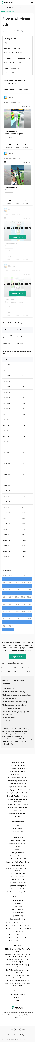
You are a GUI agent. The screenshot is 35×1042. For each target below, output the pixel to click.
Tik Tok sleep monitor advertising (14, 705)
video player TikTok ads (10, 688)
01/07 (24, 940)
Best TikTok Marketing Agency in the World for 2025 (17, 971)
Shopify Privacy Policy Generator (17, 793)
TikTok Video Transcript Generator (17, 843)
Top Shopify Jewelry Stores (17, 883)
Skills (17, 834)
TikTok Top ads (17, 906)
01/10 (24, 937)
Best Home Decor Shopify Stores (17, 892)
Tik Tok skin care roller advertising (14, 701)
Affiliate (17, 817)
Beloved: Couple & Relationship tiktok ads (17, 671)
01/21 (10, 937)
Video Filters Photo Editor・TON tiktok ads (11, 667)
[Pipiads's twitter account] (15, 1029)
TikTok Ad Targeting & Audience (17, 768)
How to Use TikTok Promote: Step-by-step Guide (18, 966)
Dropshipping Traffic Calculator (17, 777)
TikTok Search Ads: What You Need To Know (17, 950)
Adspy (18, 825)
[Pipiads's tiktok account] (19, 1029)
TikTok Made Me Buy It (17, 873)
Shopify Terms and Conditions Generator (17, 800)
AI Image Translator (17, 853)
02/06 (17, 934)
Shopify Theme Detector (17, 771)
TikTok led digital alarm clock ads (14, 721)
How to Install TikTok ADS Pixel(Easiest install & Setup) (17, 985)
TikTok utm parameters (17, 765)
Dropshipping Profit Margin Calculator (18, 790)
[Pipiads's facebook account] (11, 1029)
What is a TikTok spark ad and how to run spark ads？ (17, 976)
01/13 (17, 937)
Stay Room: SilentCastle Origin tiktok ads (30, 671)
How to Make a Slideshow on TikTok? (17, 980)
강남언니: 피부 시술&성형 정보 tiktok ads (4, 671)
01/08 (17, 940)
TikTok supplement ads (10, 717)
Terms (16, 1034)
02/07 (10, 934)
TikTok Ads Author (17, 913)
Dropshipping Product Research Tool (17, 862)
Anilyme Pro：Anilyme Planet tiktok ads (11, 671)
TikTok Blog (17, 903)
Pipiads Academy (17, 916)
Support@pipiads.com (17, 994)
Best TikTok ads (17, 909)
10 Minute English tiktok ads (4, 667)
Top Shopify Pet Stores (17, 879)
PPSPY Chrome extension (17, 813)
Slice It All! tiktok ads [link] (7, 11)
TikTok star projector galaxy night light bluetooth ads (15, 712)
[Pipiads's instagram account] (23, 1029)
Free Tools (17, 810)
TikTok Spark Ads (17, 831)
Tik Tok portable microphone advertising (16, 695)
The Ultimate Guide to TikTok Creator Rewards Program (17, 960)
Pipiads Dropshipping (17, 865)
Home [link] (3, 8)
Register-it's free (17, 237)
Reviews (17, 850)
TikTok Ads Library (18, 837)
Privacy (10, 1034)
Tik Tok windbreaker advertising (13, 691)
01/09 (10, 940)
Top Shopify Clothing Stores (17, 886)
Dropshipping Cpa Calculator (17, 781)
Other (28, 928)
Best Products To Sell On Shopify (17, 889)
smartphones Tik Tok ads (11, 708)
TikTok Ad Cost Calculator (17, 784)
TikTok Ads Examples (17, 900)
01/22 (24, 934)
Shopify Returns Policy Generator (17, 804)
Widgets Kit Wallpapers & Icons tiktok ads (24, 667)
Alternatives (17, 847)
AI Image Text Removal (17, 856)
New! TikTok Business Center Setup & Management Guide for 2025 (17, 955)
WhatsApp (17, 997)
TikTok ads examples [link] (13, 8)
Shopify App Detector (17, 774)
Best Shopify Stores (17, 876)
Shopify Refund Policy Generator (17, 796)
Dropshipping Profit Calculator (17, 787)
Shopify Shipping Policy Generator (18, 807)
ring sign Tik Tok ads (9, 698)
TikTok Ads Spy (17, 828)
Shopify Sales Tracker (17, 762)
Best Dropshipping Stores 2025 (17, 859)
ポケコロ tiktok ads (24, 671)
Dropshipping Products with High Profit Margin (17, 869)
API (17, 1000)
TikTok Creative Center (17, 840)
